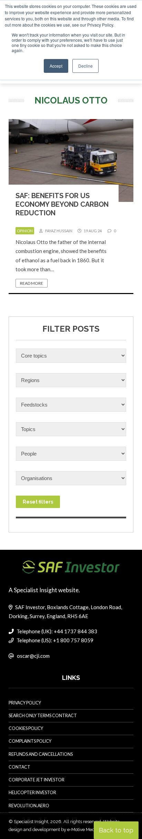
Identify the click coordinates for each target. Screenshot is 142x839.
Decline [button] (85, 66)
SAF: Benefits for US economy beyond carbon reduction (62, 204)
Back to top (116, 830)
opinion (25, 230)
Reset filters (38, 502)
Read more (31, 283)
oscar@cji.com (33, 656)
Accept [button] (56, 66)
